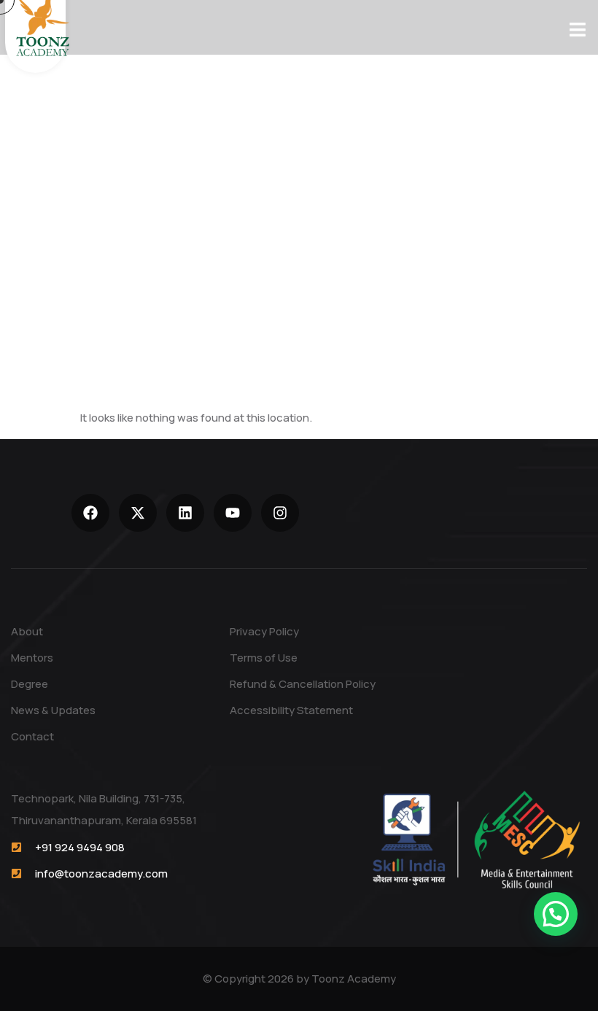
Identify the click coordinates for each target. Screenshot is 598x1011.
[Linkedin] (185, 513)
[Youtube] (233, 513)
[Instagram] (280, 513)
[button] (556, 914)
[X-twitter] (138, 513)
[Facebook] (90, 513)
